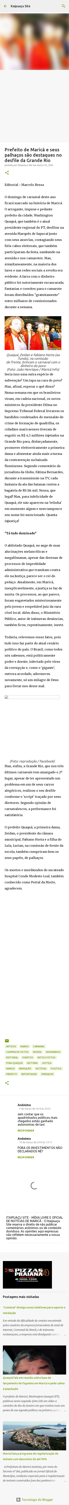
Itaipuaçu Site (20, 6)
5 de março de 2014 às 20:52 (35, 1108)
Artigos (11, 1046)
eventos (27, 1057)
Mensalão (25, 1068)
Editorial (12, 1057)
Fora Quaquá (14, 1063)
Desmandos (53, 1052)
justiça (46, 1063)
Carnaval (38, 1046)
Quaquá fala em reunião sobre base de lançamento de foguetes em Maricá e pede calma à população (34, 1383)
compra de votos (17, 1052)
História (32, 1063)
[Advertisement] (34, 106)
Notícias (41, 1068)
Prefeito (11, 1074)
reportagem (29, 1074)
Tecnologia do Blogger (37, 1499)
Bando (25, 1046)
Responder (26, 1130)
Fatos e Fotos (46, 1057)
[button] (7, 173)
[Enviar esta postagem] (7, 1042)
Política (56, 1068)
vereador (47, 1074)
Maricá (10, 1068)
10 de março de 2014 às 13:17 (35, 1142)
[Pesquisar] (63, 6)
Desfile (37, 1052)
